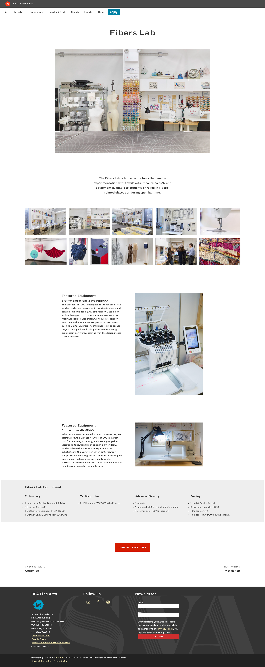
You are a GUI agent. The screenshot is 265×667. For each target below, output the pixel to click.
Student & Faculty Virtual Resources (51, 642)
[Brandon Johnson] (99, 251)
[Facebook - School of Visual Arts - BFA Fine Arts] (98, 602)
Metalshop (232, 570)
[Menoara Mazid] (46, 251)
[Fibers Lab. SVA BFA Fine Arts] (176, 251)
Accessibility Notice (41, 661)
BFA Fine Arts (22, 3)
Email (141, 612)
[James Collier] (132, 251)
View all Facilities (132, 547)
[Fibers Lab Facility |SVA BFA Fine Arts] (45, 221)
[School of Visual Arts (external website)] (7, 6)
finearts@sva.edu (41, 635)
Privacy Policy (165, 628)
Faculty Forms (39, 639)
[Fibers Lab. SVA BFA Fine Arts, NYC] (78, 251)
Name (140, 602)
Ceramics (32, 570)
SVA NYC (59, 657)
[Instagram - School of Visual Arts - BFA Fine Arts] (108, 602)
